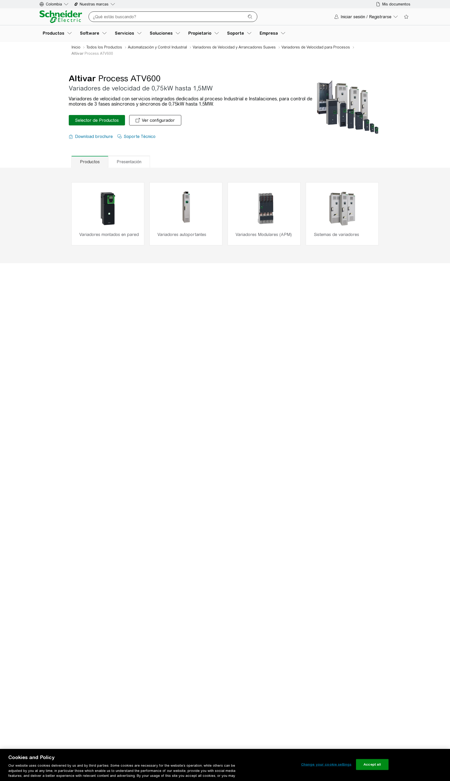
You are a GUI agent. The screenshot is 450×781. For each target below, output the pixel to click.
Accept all (372, 764)
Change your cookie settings (326, 764)
